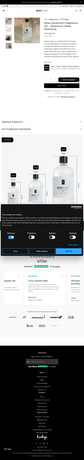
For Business (64, 6)
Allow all (69, 251)
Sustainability (42, 383)
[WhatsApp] (5, 6)
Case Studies (42, 377)
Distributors (42, 406)
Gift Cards (42, 426)
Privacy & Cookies (42, 417)
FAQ (42, 397)
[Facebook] (36, 443)
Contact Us (78, 6)
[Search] (76, 10)
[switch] (32, 237)
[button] (80, 10)
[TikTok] (47, 443)
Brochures (42, 403)
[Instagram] (40, 443)
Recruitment (42, 410)
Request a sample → (68, 97)
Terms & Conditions (42, 387)
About (72, 6)
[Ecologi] (42, 437)
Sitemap (42, 423)
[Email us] (7, 6)
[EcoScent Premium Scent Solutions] (42, 10)
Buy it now (61, 86)
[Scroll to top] (80, 449)
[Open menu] (4, 11)
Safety (42, 380)
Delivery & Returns (42, 400)
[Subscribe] (56, 362)
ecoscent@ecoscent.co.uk (42, 450)
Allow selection (42, 251)
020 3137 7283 (42, 447)
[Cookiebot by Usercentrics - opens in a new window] (73, 207)
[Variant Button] (35, 22)
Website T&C (42, 420)
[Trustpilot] (52, 366)
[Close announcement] (80, 2)
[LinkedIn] (43, 443)
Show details (73, 245)
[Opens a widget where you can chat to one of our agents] (7, 449)
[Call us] (2, 6)
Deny (15, 251)
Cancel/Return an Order (42, 430)
